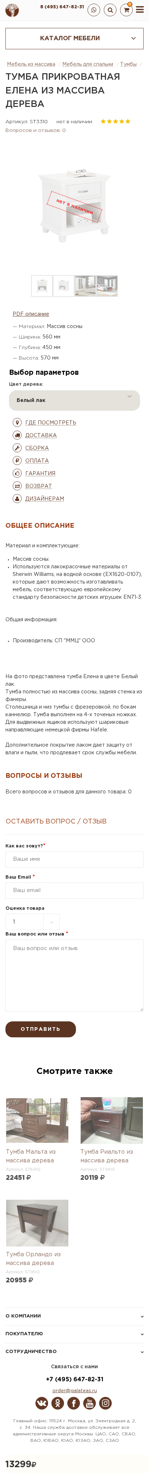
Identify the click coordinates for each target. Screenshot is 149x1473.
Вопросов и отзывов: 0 (35, 130)
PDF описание (31, 314)
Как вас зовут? (25, 846)
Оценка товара (24, 908)
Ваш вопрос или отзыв (36, 934)
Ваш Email (20, 877)
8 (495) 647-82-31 (62, 7)
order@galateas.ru (74, 1391)
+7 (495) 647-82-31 (74, 1379)
